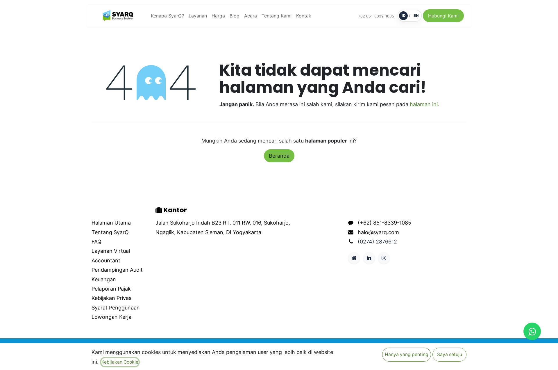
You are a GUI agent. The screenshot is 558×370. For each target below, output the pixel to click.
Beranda (279, 156)
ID (403, 15)
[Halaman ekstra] (354, 258)
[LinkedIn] (369, 258)
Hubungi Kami (443, 16)
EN (416, 15)
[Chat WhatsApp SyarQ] (532, 331)
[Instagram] (384, 258)
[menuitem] (167, 15)
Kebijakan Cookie (119, 362)
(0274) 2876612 (377, 242)
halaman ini (424, 104)
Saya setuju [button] (449, 354)
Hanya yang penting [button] (406, 354)
